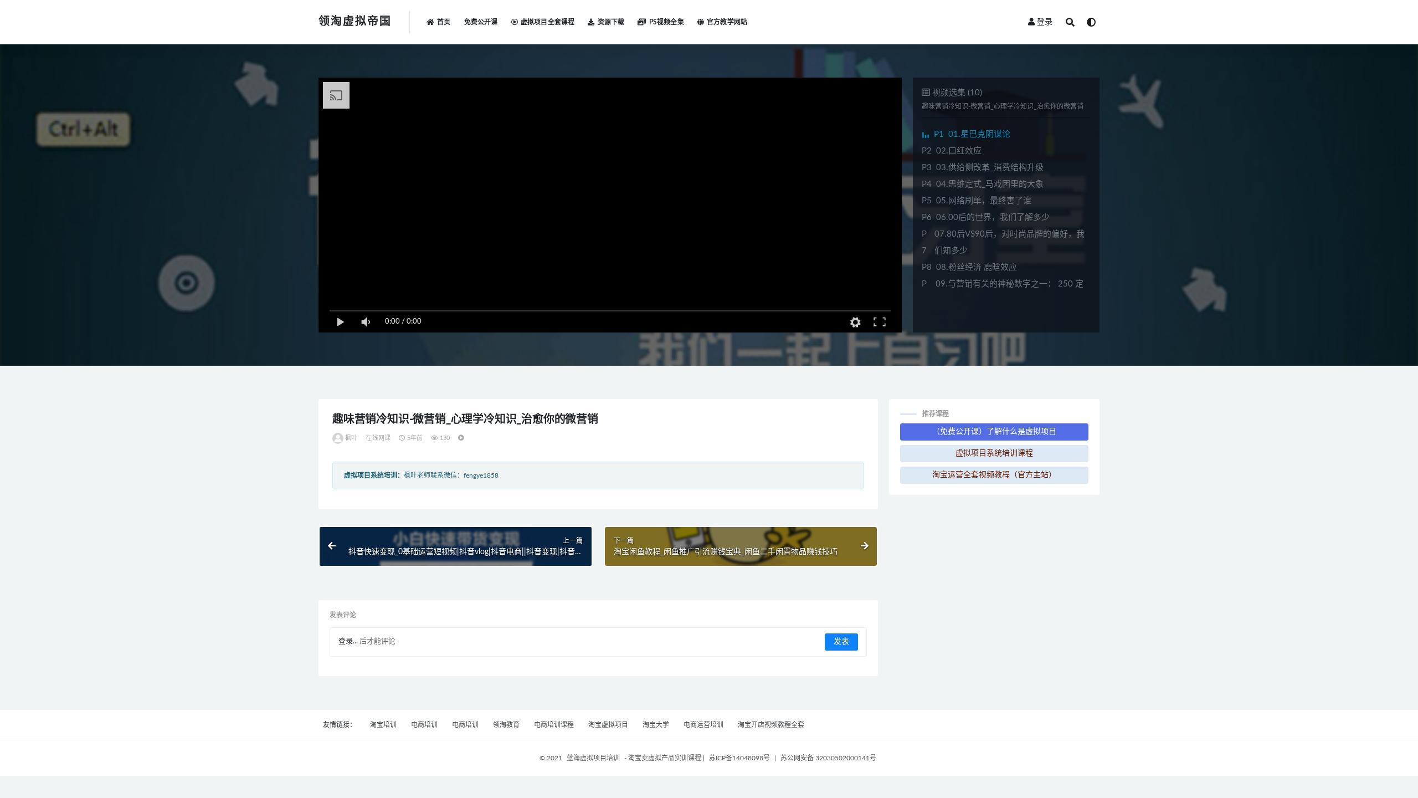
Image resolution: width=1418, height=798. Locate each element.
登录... (348, 641)
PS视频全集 (666, 22)
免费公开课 (481, 22)
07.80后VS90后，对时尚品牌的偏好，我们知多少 (1003, 242)
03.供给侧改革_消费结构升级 (983, 167)
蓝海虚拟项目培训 (593, 758)
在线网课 (378, 438)
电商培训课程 (554, 725)
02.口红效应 (952, 151)
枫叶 (351, 438)
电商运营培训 (703, 725)
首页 (443, 22)
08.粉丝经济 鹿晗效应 (969, 267)
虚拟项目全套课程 (548, 22)
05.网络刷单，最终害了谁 (976, 201)
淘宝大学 (656, 725)
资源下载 (611, 22)
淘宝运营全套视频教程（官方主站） (994, 475)
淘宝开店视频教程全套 (771, 725)
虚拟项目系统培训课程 (994, 453)
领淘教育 (506, 725)
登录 (1044, 22)
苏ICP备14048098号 (739, 758)
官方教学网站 (727, 22)
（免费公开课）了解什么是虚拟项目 (994, 432)
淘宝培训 (383, 725)
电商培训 (424, 725)
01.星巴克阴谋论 (972, 134)
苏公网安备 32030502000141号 (828, 758)
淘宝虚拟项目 (608, 725)
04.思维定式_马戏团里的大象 (983, 184)
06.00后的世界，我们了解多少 (986, 217)
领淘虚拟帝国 (355, 21)
